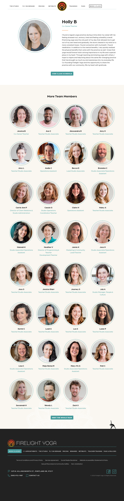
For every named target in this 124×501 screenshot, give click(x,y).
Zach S (76, 405)
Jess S (21, 289)
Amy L (21, 168)
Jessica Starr (48, 289)
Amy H (103, 131)
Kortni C (21, 329)
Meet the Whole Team (62, 417)
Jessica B (21, 131)
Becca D (75, 168)
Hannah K (21, 247)
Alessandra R (76, 131)
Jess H (103, 247)
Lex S (75, 329)
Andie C (48, 168)
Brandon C (102, 168)
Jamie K (75, 247)
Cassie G (48, 207)
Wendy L (48, 405)
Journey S (75, 289)
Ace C (48, 131)
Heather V (48, 247)
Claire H (75, 207)
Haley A (102, 207)
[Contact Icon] (107, 5)
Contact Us (34, 475)
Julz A (102, 289)
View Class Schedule (62, 73)
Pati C (102, 366)
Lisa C (21, 366)
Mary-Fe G (75, 366)
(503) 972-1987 (17, 475)
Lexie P (102, 329)
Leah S (48, 329)
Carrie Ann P (21, 207)
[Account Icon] (113, 5)
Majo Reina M (48, 366)
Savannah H (21, 405)
